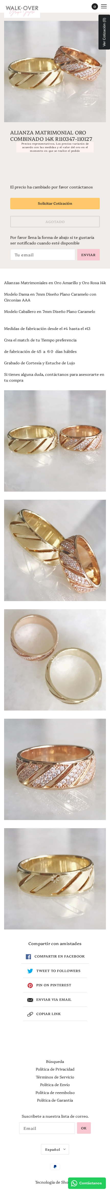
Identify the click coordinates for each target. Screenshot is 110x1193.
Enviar (88, 254)
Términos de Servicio (55, 1076)
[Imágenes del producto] (55, 441)
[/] (27, 10)
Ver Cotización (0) (104, 32)
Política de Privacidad (55, 1069)
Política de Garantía (55, 1100)
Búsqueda (55, 1061)
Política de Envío (55, 1084)
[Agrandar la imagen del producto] (55, 71)
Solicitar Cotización (55, 203)
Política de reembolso (55, 1092)
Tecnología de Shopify (55, 1182)
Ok (84, 1128)
